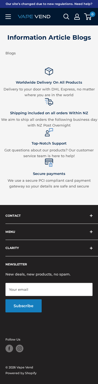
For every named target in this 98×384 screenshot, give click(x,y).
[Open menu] (8, 16)
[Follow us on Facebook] (9, 348)
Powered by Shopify (20, 373)
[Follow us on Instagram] (19, 348)
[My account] (77, 17)
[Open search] (66, 17)
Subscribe (23, 305)
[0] (88, 16)
